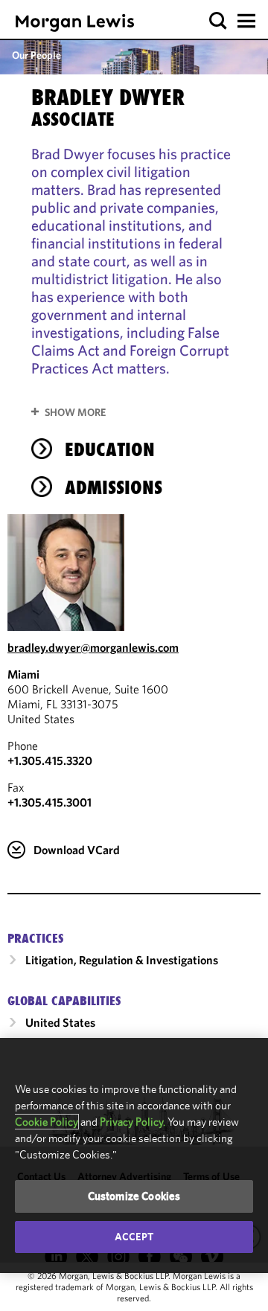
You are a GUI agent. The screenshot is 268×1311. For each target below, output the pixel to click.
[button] (218, 21)
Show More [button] (75, 412)
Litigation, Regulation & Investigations (121, 959)
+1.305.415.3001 (49, 802)
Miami (23, 674)
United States (60, 1022)
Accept (134, 1236)
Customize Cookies (134, 1196)
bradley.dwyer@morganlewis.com (93, 647)
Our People (36, 55)
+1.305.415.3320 (49, 760)
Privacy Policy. (132, 1122)
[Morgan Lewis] (75, 23)
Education (110, 449)
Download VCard (77, 849)
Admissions (113, 487)
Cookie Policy (46, 1122)
